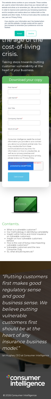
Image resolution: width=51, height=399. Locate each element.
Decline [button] (31, 33)
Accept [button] (19, 33)
